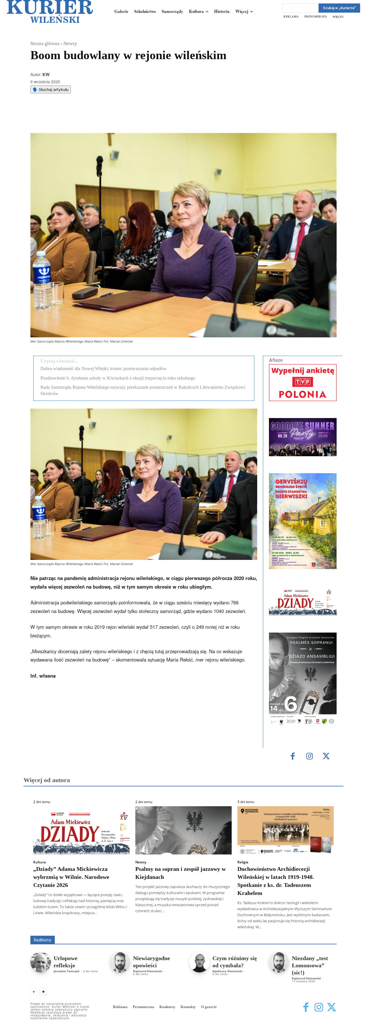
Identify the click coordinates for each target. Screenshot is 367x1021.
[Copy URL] (130, 118)
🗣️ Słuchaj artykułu (51, 89)
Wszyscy (49, 927)
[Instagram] (309, 757)
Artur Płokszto (157, 927)
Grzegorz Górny (191, 927)
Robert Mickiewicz (285, 931)
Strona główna (45, 43)
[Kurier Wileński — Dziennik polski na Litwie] (50, 11)
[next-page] (43, 991)
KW (46, 74)
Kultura (39, 862)
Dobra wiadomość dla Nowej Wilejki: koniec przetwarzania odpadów (103, 368)
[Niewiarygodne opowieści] (120, 962)
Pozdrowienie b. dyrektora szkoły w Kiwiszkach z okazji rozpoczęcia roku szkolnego (117, 378)
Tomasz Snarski (323, 931)
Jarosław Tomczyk (66, 971)
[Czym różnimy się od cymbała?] (199, 962)
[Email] (116, 118)
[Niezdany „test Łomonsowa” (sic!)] (279, 962)
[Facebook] (77, 118)
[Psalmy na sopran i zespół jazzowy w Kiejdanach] (183, 830)
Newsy (70, 43)
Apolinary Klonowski (227, 971)
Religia (242, 862)
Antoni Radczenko (122, 927)
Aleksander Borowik (81, 927)
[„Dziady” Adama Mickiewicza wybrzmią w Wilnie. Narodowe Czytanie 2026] (81, 830)
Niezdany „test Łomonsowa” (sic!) (310, 965)
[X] (90, 118)
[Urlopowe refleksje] (40, 962)
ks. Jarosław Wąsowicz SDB (236, 927)
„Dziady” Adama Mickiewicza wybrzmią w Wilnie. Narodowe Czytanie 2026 (71, 877)
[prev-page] (34, 991)
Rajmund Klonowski (147, 971)
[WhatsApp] (103, 118)
